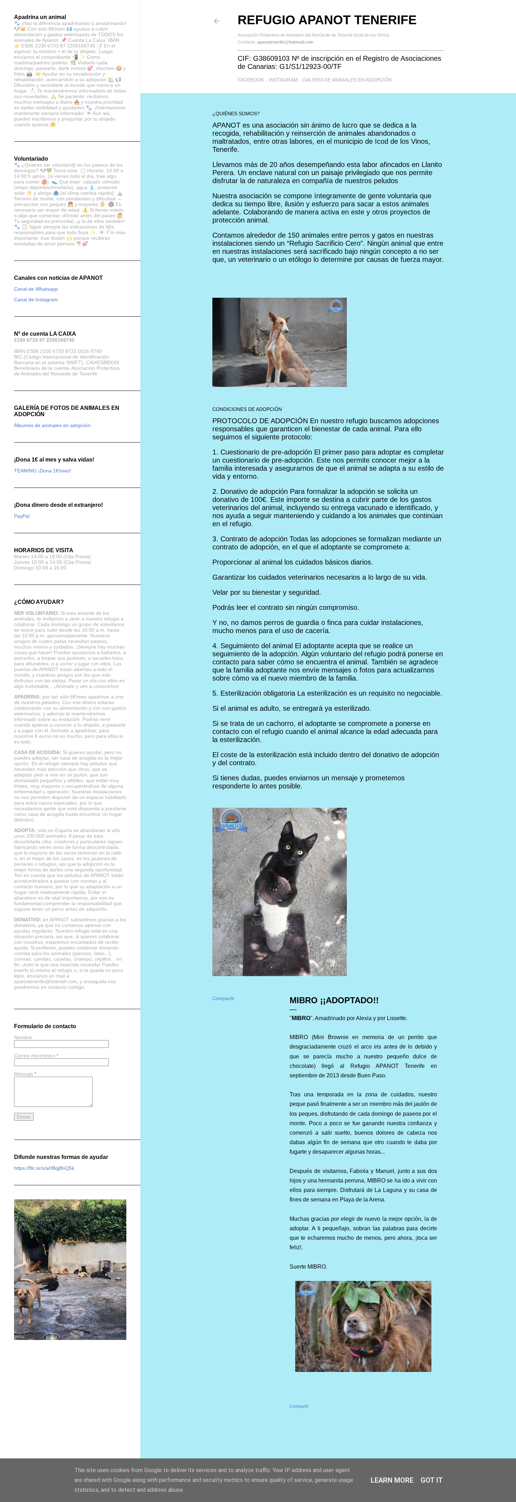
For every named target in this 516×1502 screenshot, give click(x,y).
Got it (432, 1480)
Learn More (392, 1480)
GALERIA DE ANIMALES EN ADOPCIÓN (347, 80)
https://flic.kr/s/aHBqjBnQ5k (44, 1168)
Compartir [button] (223, 998)
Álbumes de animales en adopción (52, 425)
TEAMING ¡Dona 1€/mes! (42, 470)
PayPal (21, 516)
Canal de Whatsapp (36, 289)
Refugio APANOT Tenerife (327, 20)
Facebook (251, 80)
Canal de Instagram (36, 299)
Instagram (283, 80)
